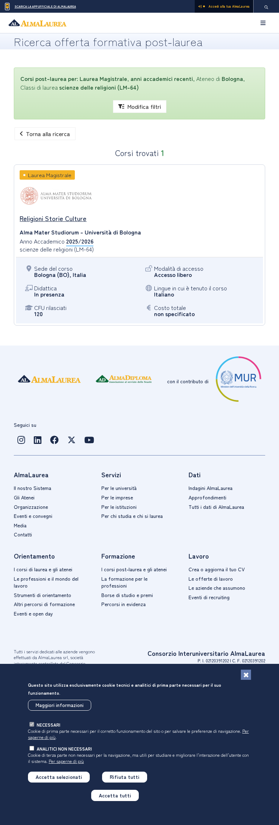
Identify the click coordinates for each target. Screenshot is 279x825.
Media (20, 525)
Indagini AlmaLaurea (210, 487)
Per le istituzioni (119, 506)
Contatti (23, 534)
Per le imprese (117, 497)
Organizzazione (31, 506)
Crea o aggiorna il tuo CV (217, 569)
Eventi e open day (33, 613)
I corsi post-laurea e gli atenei (134, 569)
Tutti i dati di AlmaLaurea (216, 506)
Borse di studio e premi (127, 595)
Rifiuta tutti (125, 776)
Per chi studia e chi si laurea (132, 515)
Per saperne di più (66, 761)
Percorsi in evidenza (123, 604)
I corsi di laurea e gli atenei (43, 569)
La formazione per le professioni (124, 582)
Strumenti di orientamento (42, 595)
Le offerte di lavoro (211, 578)
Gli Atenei (24, 497)
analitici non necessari (64, 749)
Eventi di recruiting (209, 597)
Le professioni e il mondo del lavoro (46, 582)
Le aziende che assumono (217, 587)
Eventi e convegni (33, 515)
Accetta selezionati (59, 776)
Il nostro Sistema (32, 487)
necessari (48, 725)
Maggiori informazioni (60, 704)
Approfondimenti (207, 497)
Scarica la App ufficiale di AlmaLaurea (45, 6)
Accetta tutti (115, 795)
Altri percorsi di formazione (44, 604)
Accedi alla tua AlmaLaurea (229, 6)
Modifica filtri (144, 106)
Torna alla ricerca (48, 133)
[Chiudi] (246, 675)
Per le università (119, 487)
